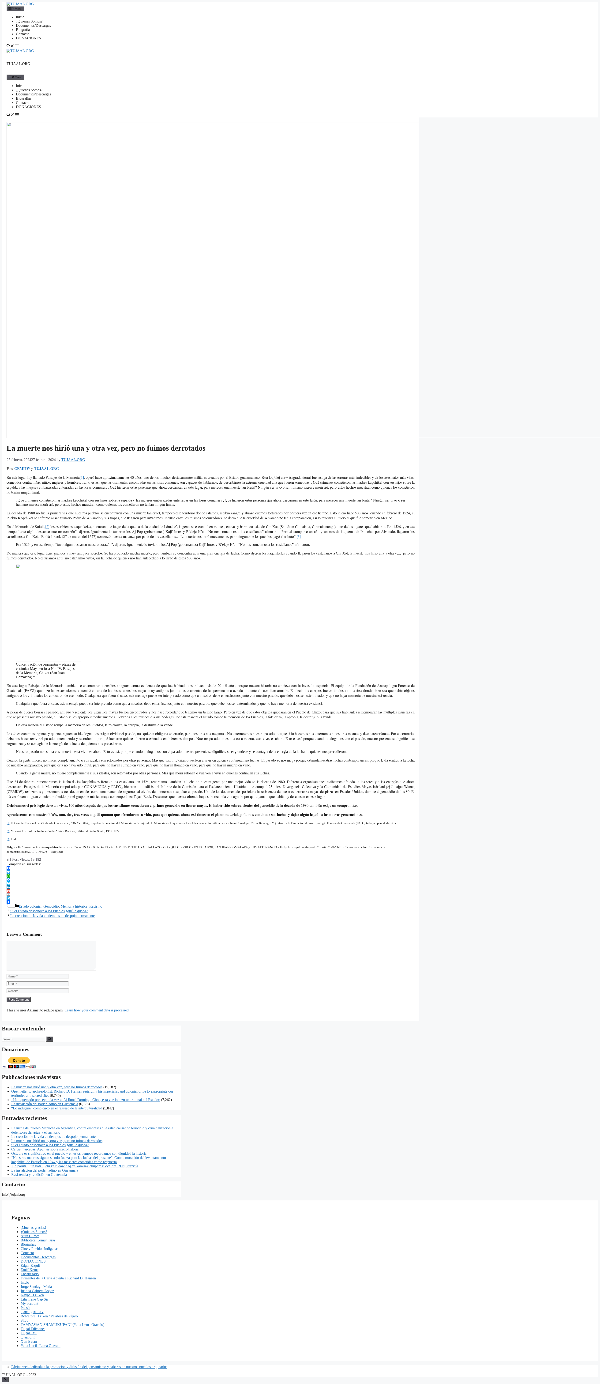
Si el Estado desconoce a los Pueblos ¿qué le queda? (49, 911)
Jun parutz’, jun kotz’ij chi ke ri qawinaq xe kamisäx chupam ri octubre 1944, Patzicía (74, 1166)
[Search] (49, 1039)
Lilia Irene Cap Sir (34, 1299)
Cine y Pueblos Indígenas (39, 1249)
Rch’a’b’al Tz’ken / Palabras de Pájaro (49, 1316)
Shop (24, 1320)
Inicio (20, 17)
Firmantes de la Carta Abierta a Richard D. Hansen (58, 1278)
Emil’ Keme (29, 1270)
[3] (298, 536)
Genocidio (51, 906)
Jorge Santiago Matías (37, 1287)
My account (29, 1303)
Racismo (95, 906)
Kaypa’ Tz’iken (32, 1295)
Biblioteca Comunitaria (38, 1240)
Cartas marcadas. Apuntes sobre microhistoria (45, 1149)
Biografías (23, 30)
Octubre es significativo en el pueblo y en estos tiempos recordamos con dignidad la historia (78, 1153)
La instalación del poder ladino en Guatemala (44, 1104)
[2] (47, 526)
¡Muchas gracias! (33, 1227)
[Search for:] (24, 1039)
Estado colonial (30, 906)
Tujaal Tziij (29, 1333)
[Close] (5, 1379)
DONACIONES (28, 38)
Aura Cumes (30, 1236)
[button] (10, 47)
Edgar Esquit (30, 1265)
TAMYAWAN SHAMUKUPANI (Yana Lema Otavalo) (62, 1325)
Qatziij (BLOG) (32, 1312)
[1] (82, 477)
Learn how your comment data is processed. (97, 1010)
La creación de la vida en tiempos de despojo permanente (52, 916)
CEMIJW (22, 468)
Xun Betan (29, 1341)
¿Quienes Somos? (29, 21)
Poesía (25, 1308)
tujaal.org (27, 1337)
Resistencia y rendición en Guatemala (39, 1175)
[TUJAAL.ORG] (20, 4)
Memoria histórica (74, 906)
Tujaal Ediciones (33, 1329)
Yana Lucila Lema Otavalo (40, 1346)
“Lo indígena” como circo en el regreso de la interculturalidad (56, 1108)
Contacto (22, 34)
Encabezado (30, 1274)
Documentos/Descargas (33, 25)
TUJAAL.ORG (18, 64)
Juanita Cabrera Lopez (37, 1291)
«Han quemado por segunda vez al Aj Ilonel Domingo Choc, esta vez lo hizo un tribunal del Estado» (85, 1100)
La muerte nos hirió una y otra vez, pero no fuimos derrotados (56, 1087)
